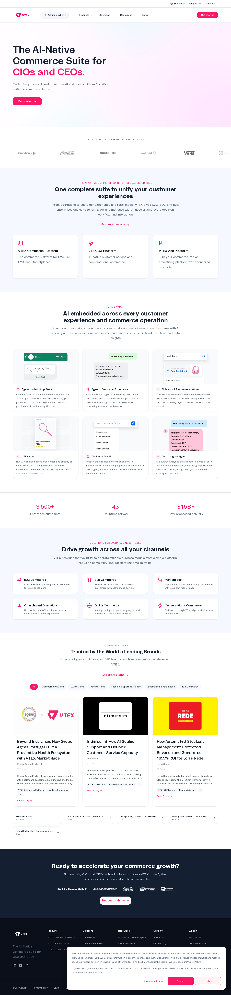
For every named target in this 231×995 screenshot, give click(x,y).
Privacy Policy (40, 987)
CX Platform (77, 686)
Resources (126, 15)
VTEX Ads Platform (58, 943)
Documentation (197, 943)
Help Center (195, 937)
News (145, 15)
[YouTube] (20, 965)
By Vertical (89, 937)
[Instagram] (26, 965)
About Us (158, 937)
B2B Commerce (190, 686)
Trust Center (20, 987)
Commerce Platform (53, 686)
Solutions (104, 15)
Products (84, 15)
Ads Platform (97, 686)
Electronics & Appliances (161, 686)
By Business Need (93, 943)
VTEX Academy (126, 943)
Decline (208, 980)
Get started (207, 15)
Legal (57, 987)
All (34, 686)
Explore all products (113, 224)
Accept (180, 980)
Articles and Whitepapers (132, 937)
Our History (159, 943)
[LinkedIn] (14, 965)
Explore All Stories (113, 674)
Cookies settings (153, 980)
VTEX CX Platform (58, 949)
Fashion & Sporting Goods (126, 686)
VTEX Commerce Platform (62, 937)
